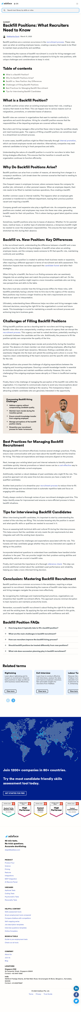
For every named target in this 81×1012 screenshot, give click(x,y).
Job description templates (14, 924)
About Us (8, 954)
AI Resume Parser (11, 882)
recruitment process (55, 42)
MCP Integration (11, 879)
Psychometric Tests (12, 897)
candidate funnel (52, 266)
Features (8, 872)
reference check (55, 564)
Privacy (38, 994)
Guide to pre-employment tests (16, 939)
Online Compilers (11, 931)
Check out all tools (11, 942)
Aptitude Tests (10, 890)
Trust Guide (48, 994)
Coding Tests (9, 893)
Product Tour (9, 863)
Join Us (7, 958)
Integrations (9, 875)
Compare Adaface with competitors (18, 918)
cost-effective (65, 465)
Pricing (7, 869)
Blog (6, 961)
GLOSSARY (6, 22)
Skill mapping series (12, 921)
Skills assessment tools (13, 912)
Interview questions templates (16, 928)
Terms (31, 994)
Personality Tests (11, 900)
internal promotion (68, 141)
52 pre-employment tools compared (18, 915)
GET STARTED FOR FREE (15, 793)
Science (8, 866)
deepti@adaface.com (12, 850)
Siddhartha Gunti (13, 36)
